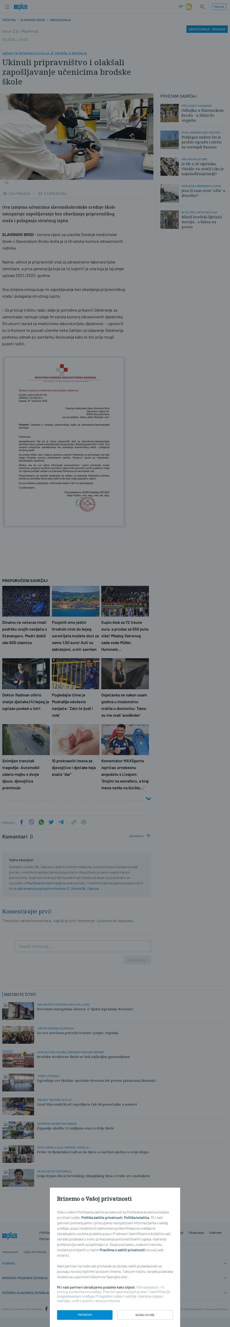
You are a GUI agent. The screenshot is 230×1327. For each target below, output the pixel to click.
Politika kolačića (136, 1217)
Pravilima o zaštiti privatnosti (122, 1250)
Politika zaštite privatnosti (101, 1217)
